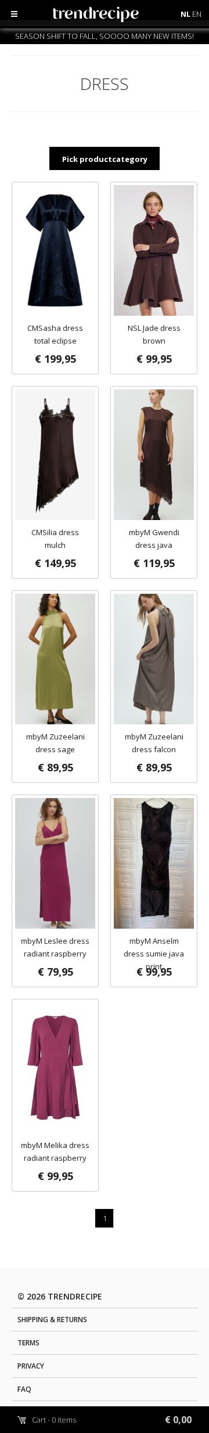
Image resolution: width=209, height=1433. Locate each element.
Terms (28, 1343)
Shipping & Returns (52, 1319)
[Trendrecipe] (121, 17)
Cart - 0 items (112, 1419)
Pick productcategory (104, 159)
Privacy (30, 1366)
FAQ (24, 1389)
